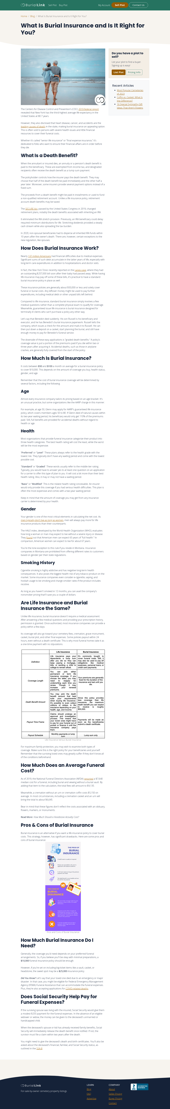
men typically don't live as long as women (42, 520)
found (29, 537)
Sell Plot (52, 5)
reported (88, 778)
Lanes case (80, 270)
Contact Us (138, 5)
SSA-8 (39, 1048)
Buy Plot (63, 5)
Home (24, 16)
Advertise (91, 1098)
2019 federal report (89, 109)
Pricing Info (134, 72)
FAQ (89, 1093)
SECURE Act (31, 208)
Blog (32, 16)
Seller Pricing (115, 1093)
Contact (113, 1103)
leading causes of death (33, 126)
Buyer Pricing (115, 1098)
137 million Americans (39, 256)
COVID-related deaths (77, 988)
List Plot (119, 72)
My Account (104, 5)
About (112, 1089)
